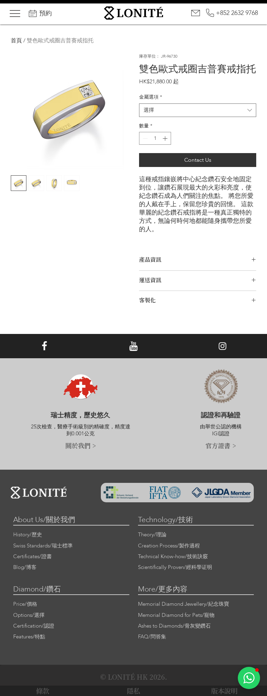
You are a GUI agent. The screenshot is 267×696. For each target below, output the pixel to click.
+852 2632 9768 (237, 13)
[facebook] (44, 346)
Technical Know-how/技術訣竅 (173, 556)
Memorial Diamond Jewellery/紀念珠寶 (183, 604)
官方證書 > (220, 445)
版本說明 (224, 691)
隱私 (133, 691)
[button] (249, 678)
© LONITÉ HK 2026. (133, 677)
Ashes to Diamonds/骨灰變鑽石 (174, 626)
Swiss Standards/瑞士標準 (43, 546)
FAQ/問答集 (152, 636)
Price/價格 (25, 604)
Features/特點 (29, 636)
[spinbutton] (155, 138)
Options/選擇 (28, 615)
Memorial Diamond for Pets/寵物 (176, 615)
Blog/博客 (25, 567)
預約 (45, 13)
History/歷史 (27, 534)
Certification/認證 (33, 626)
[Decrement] (144, 138)
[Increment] (165, 138)
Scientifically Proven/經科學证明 (175, 567)
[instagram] (222, 346)
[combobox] (197, 110)
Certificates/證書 (32, 556)
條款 (42, 691)
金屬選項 (150, 97)
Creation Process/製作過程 (169, 546)
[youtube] (133, 346)
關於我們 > (80, 445)
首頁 (16, 40)
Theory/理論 (152, 534)
